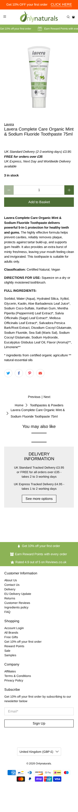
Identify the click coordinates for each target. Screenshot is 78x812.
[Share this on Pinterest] (30, 373)
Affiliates (10, 671)
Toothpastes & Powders (46, 405)
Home (19, 405)
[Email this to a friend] (40, 373)
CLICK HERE (61, 4)
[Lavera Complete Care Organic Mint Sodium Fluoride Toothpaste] (39, 74)
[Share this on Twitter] (8, 373)
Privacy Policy (13, 680)
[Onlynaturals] (39, 17)
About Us (10, 580)
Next (47, 397)
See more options (39, 498)
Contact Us (12, 584)
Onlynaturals (43, 763)
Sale (7, 650)
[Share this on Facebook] (19, 373)
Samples (10, 655)
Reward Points (14, 646)
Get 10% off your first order (23, 641)
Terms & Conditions (17, 676)
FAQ (7, 612)
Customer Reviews (17, 603)
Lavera (9, 124)
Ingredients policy (16, 607)
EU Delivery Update (17, 593)
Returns (9, 598)
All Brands (11, 632)
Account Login (14, 628)
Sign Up (39, 723)
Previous (34, 397)
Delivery (9, 589)
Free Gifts (11, 637)
